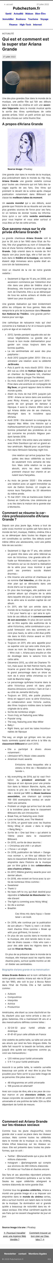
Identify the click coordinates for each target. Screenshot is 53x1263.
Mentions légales (38, 1253)
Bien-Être (40, 13)
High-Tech (25, 24)
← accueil (8, 4)
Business (21, 19)
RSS (49, 1259)
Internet (37, 24)
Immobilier (8, 19)
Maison (29, 13)
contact (22, 1253)
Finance (13, 24)
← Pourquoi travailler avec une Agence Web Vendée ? (14, 1236)
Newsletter (10, 1253)
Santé (8, 13)
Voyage (44, 19)
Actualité (18, 13)
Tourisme (33, 19)
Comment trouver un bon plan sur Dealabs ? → (40, 1236)
